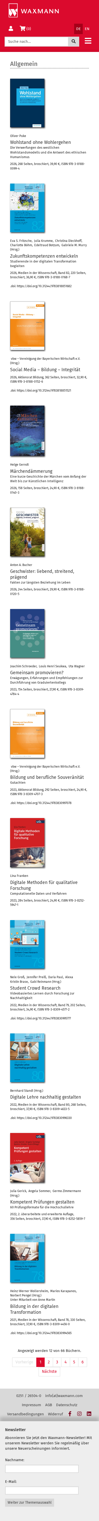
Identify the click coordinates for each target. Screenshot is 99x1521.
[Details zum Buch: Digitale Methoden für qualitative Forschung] (27, 842)
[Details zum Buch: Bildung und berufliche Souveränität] (27, 733)
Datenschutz (66, 1405)
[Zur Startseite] (33, 10)
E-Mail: (11, 1481)
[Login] (11, 29)
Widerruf (55, 1414)
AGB (48, 1405)
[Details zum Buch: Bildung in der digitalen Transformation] (27, 1258)
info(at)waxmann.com (64, 1395)
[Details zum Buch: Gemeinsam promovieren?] (27, 633)
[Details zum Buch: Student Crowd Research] (27, 944)
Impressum (31, 1405)
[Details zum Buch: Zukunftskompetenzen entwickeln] (27, 208)
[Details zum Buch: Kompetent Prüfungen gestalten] (27, 1157)
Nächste (49, 1371)
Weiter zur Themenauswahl (30, 1502)
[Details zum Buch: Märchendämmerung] (27, 431)
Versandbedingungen (25, 1414)
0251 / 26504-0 (28, 1395)
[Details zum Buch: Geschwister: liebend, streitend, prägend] (27, 532)
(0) (29, 28)
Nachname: (14, 1460)
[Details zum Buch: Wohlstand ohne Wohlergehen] (27, 103)
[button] (88, 41)
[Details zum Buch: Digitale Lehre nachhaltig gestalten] (27, 1057)
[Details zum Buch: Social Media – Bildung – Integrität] (27, 325)
